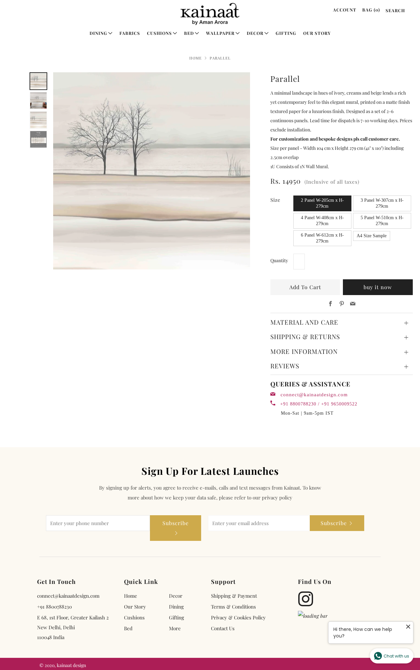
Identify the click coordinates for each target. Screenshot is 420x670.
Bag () (371, 9)
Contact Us (223, 628)
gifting (176, 617)
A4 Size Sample (372, 235)
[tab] (38, 81)
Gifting (286, 33)
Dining (98, 33)
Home (195, 58)
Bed (189, 33)
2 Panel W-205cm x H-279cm (322, 203)
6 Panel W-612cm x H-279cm (322, 238)
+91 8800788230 (54, 606)
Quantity (279, 260)
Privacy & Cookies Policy (238, 617)
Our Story (317, 33)
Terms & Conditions (233, 606)
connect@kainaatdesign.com (314, 394)
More (175, 628)
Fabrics (129, 33)
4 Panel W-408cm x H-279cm (322, 220)
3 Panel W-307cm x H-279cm (382, 203)
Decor (255, 33)
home (130, 595)
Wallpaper (220, 33)
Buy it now (378, 287)
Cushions (159, 33)
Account (344, 9)
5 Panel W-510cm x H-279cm (382, 220)
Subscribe (175, 523)
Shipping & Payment (234, 595)
